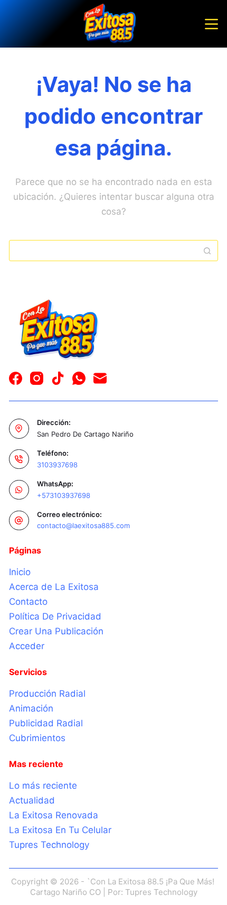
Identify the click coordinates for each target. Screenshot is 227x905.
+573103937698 (63, 495)
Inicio (20, 572)
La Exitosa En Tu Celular (60, 830)
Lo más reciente (43, 785)
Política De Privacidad (55, 616)
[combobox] (103, 250)
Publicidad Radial (46, 723)
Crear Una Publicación (56, 631)
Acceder (26, 646)
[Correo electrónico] (100, 378)
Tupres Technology (49, 844)
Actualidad (32, 800)
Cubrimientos (37, 738)
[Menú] (211, 24)
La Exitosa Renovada (53, 815)
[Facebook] (15, 378)
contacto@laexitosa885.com (83, 525)
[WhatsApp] (79, 378)
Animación (31, 708)
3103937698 (57, 464)
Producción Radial (47, 693)
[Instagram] (36, 378)
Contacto (28, 601)
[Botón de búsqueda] (207, 251)
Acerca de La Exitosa (54, 586)
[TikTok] (57, 378)
